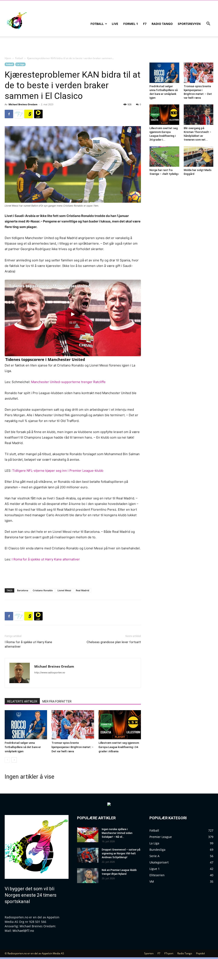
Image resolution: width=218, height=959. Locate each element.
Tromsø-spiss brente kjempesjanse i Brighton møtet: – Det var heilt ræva (72, 747)
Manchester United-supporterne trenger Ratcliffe (68, 382)
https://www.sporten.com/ (28, 114)
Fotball (97, 24)
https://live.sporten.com (38, 114)
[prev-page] (7, 759)
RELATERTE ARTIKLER (22, 701)
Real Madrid (82, 590)
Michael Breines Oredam (23, 104)
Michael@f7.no (23, 931)
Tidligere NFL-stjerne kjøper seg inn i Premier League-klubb (57, 471)
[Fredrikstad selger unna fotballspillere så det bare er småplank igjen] (26, 724)
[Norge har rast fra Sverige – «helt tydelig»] (164, 156)
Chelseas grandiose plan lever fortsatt (114, 642)
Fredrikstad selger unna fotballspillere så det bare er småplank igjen (23, 747)
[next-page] (14, 759)
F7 (144, 24)
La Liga (20, 64)
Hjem (8, 58)
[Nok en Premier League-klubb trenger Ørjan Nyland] (87, 875)
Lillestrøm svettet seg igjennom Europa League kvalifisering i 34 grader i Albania (119, 747)
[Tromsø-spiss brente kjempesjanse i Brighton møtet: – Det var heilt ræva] (73, 724)
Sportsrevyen (189, 24)
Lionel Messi (64, 590)
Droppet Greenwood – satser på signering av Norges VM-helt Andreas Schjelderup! (121, 853)
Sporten (148, 953)
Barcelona (22, 590)
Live (115, 24)
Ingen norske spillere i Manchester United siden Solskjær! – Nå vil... (117, 833)
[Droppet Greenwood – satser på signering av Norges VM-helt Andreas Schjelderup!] (87, 855)
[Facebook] (9, 114)
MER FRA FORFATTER (57, 701)
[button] (208, 24)
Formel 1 (130, 24)
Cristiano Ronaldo (43, 590)
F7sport (168, 953)
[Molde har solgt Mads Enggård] (199, 156)
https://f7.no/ (18, 114)
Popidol (200, 953)
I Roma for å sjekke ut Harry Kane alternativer (46, 559)
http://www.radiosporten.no (49, 672)
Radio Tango (162, 24)
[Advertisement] (73, 574)
